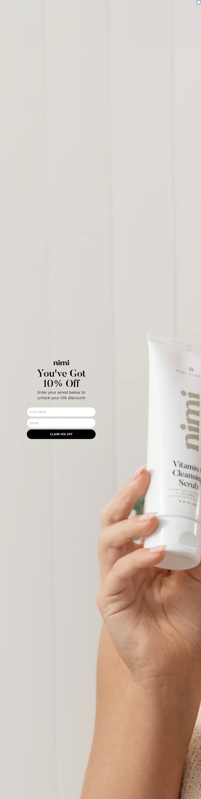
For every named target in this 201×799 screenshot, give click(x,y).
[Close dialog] (198, 2)
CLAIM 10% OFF (61, 434)
